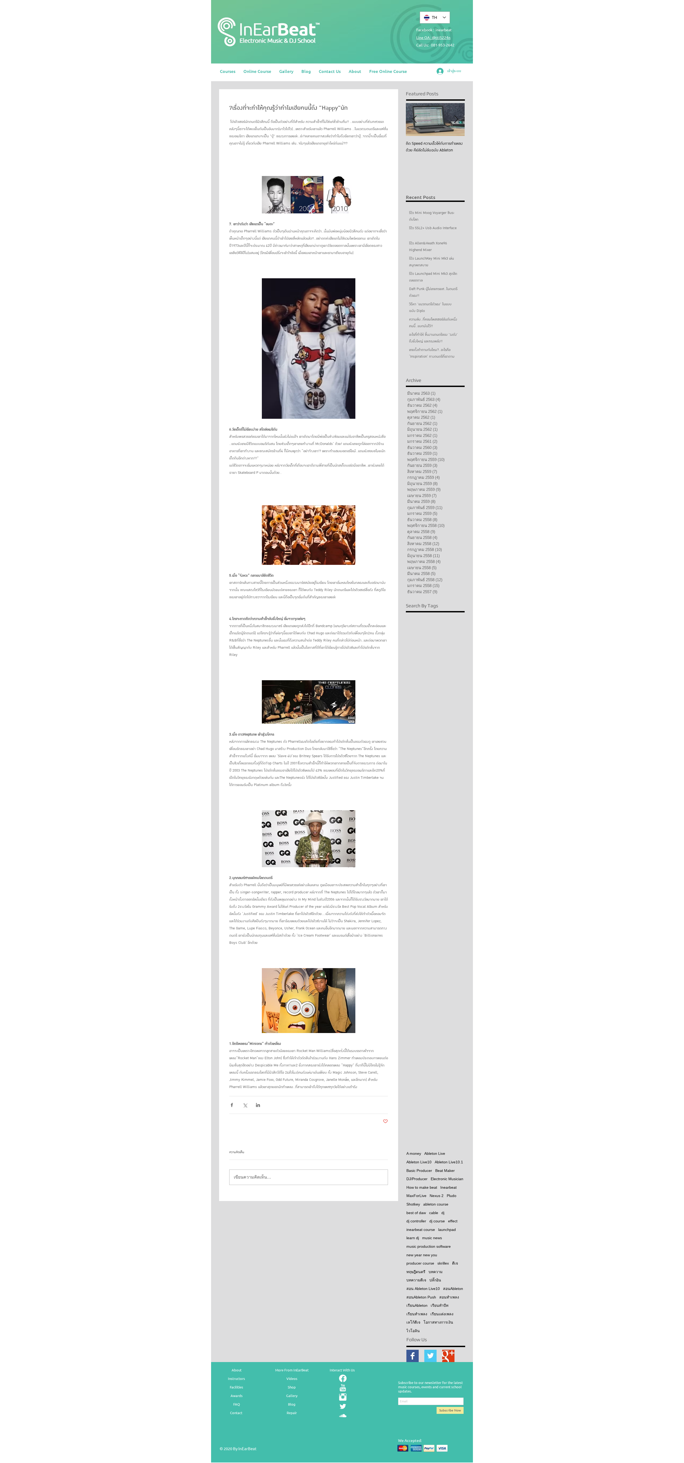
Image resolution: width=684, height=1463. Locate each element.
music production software (428, 1246)
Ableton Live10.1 (449, 1162)
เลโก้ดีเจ (413, 1322)
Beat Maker (445, 1170)
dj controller (416, 1221)
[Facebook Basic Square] (412, 1356)
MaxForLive (416, 1196)
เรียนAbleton (417, 1305)
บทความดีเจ (416, 1280)
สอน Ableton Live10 (423, 1288)
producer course (420, 1263)
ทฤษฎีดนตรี (415, 1272)
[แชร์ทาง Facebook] (231, 1105)
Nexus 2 (437, 1196)
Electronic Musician (447, 1179)
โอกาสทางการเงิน (438, 1322)
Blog (292, 1404)
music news (432, 1238)
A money (413, 1153)
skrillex (443, 1263)
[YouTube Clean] (343, 1387)
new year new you (421, 1255)
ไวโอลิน (413, 1331)
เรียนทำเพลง (416, 1314)
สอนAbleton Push (421, 1297)
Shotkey (413, 1204)
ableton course (435, 1204)
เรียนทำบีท (439, 1305)
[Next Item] (456, 119)
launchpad (447, 1229)
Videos (291, 1378)
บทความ (435, 1272)
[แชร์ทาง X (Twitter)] (244, 1105)
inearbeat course (420, 1229)
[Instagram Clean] (343, 1397)
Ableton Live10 (419, 1162)
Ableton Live (434, 1153)
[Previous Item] (414, 119)
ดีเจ (455, 1263)
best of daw (416, 1213)
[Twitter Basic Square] (430, 1356)
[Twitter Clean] (343, 1406)
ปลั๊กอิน (435, 1280)
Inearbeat (448, 1187)
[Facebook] (343, 1378)
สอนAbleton (453, 1288)
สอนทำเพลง (449, 1297)
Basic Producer (419, 1170)
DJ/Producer (417, 1179)
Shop (292, 1387)
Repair (292, 1412)
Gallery (291, 1395)
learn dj (412, 1238)
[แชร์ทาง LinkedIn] (258, 1105)
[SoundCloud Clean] (343, 1415)
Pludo (451, 1196)
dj (442, 1213)
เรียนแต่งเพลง (441, 1314)
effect (452, 1221)
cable (433, 1213)
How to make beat (421, 1187)
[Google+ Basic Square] (448, 1356)
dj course (437, 1221)
